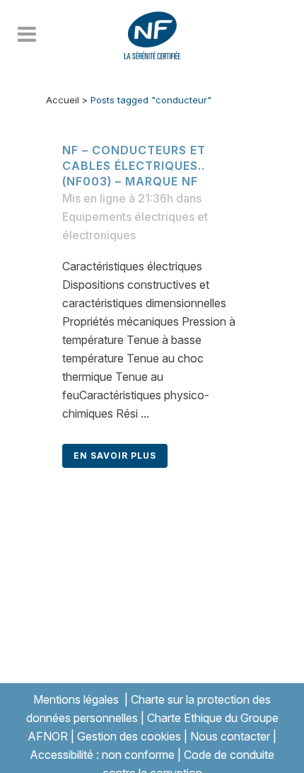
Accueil (62, 99)
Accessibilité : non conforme (102, 755)
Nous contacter (230, 736)
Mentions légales (76, 699)
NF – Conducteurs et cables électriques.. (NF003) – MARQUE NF (134, 165)
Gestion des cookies (129, 736)
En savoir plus (115, 455)
